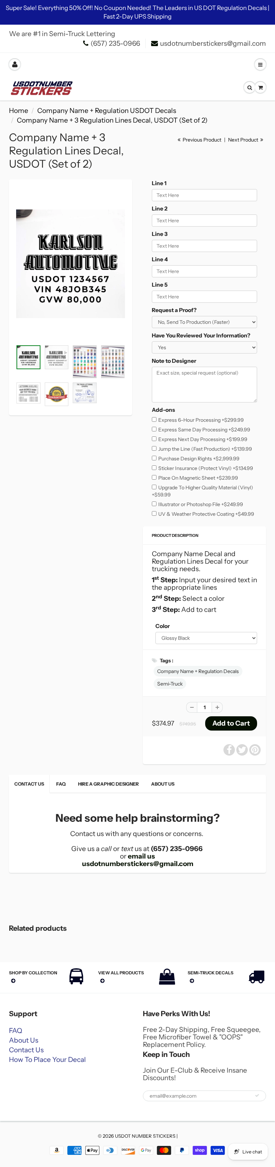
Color (162, 626)
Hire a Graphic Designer (108, 784)
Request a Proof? (174, 310)
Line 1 (159, 183)
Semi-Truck (170, 684)
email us (141, 856)
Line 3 (160, 234)
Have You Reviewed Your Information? (201, 335)
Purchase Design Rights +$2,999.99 (199, 458)
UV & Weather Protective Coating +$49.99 (206, 514)
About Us (162, 784)
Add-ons (163, 409)
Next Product (243, 140)
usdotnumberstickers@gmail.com (213, 43)
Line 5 (160, 284)
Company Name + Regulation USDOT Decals (106, 111)
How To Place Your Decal (47, 1059)
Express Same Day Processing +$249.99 (204, 429)
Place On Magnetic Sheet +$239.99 (198, 478)
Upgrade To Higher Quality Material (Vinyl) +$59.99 (202, 491)
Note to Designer (174, 360)
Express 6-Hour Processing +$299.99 (201, 420)
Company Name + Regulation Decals (198, 671)
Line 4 (160, 259)
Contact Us (29, 784)
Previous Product (201, 140)
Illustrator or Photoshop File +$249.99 (200, 504)
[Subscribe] (257, 1095)
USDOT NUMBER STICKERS (145, 1136)
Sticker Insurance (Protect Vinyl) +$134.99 (205, 468)
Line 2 (160, 208)
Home (18, 111)
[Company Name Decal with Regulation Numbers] (70, 264)
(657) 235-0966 (115, 43)
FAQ (61, 784)
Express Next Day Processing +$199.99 (202, 439)
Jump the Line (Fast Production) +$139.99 (205, 449)
